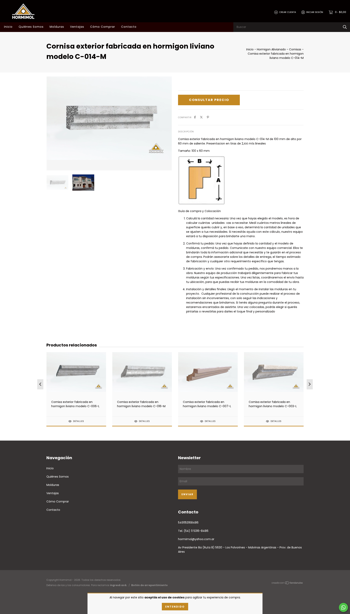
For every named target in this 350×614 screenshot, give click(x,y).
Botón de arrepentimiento (149, 585)
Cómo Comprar (102, 27)
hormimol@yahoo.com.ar (196, 539)
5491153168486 (188, 523)
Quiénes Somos (31, 27)
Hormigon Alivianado (271, 49)
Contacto (129, 27)
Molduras (57, 27)
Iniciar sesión (314, 12)
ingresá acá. (118, 585)
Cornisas (295, 49)
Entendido (175, 606)
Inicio (8, 27)
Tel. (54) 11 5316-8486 (193, 531)
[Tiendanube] (287, 584)
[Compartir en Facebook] (194, 117)
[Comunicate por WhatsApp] (343, 607)
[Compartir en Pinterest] (208, 117)
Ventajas (77, 27)
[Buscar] (344, 27)
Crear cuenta (287, 12)
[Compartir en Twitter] (201, 117)
